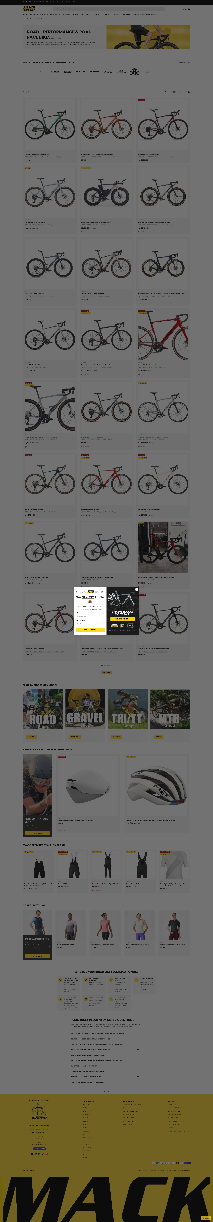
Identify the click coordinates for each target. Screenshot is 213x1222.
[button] (90, 592)
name (77, 612)
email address (80, 620)
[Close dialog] (136, 589)
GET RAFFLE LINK (90, 630)
